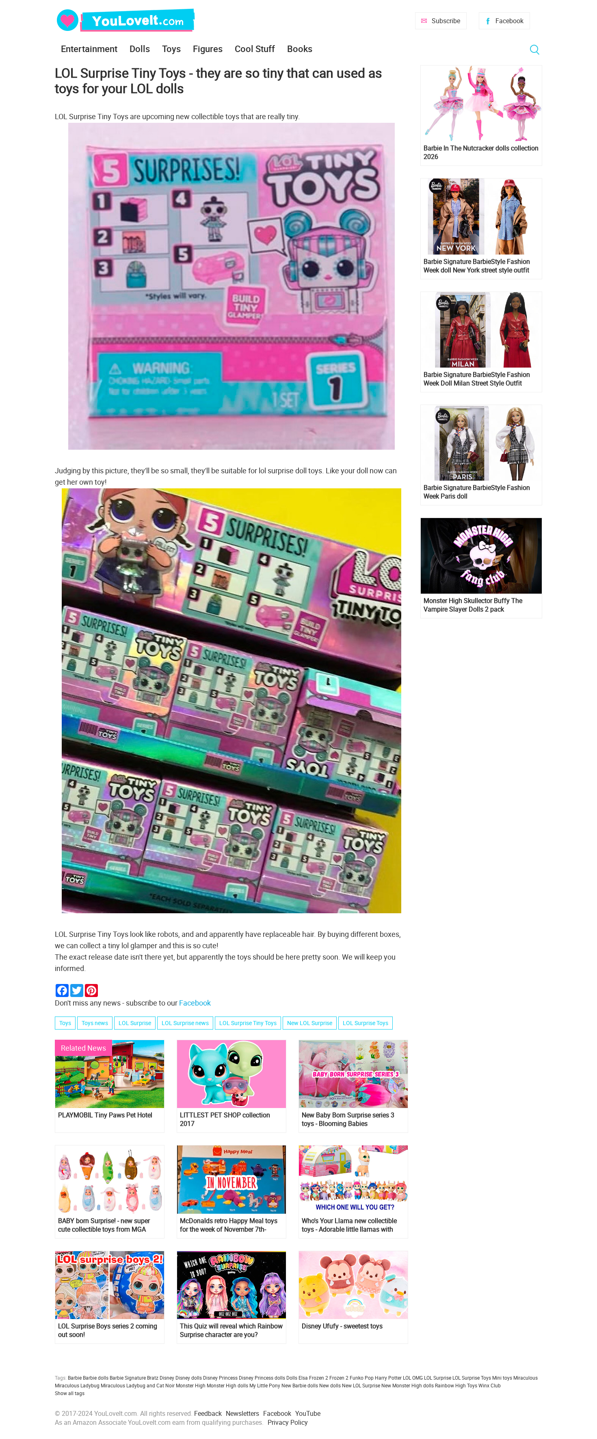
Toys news (95, 1023)
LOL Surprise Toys (365, 1023)
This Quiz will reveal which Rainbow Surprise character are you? (231, 1330)
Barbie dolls (95, 1377)
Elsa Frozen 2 (313, 1377)
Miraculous (525, 1377)
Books (299, 48)
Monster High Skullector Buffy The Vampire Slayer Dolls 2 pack (473, 605)
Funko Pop (362, 1377)
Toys (171, 48)
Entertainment (89, 48)
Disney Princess (220, 1377)
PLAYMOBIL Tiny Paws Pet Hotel (105, 1115)
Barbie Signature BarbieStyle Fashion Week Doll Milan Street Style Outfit (477, 379)
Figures (208, 48)
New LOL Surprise (309, 1023)
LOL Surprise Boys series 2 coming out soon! (107, 1330)
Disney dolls (188, 1377)
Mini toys (502, 1377)
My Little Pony (264, 1385)
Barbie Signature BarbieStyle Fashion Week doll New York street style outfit (477, 265)
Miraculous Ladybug (77, 1385)
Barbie (75, 1377)
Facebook (509, 20)
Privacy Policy (288, 1422)
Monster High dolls (227, 1385)
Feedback (208, 1413)
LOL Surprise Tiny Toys (248, 1023)
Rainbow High (450, 1385)
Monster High (190, 1385)
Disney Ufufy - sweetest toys (342, 1326)
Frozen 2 (338, 1377)
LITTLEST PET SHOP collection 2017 (225, 1119)
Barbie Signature (128, 1377)
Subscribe (446, 20)
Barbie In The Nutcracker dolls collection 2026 (481, 152)
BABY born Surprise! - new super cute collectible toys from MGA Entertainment (104, 1225)
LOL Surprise (135, 1023)
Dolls (140, 48)
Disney (167, 1377)
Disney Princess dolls (262, 1377)
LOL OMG (413, 1377)
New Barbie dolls (299, 1385)
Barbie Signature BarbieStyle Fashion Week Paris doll (477, 492)
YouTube (307, 1413)
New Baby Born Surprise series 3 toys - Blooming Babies (348, 1119)
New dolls (330, 1385)
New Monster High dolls (407, 1385)
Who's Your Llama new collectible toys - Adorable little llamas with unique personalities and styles (349, 1225)
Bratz (152, 1377)
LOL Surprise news (185, 1023)
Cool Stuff (255, 48)
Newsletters (242, 1413)
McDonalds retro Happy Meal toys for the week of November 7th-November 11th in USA (228, 1225)
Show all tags (69, 1393)
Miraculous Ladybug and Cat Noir (138, 1385)
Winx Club (489, 1385)
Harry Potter (388, 1377)
